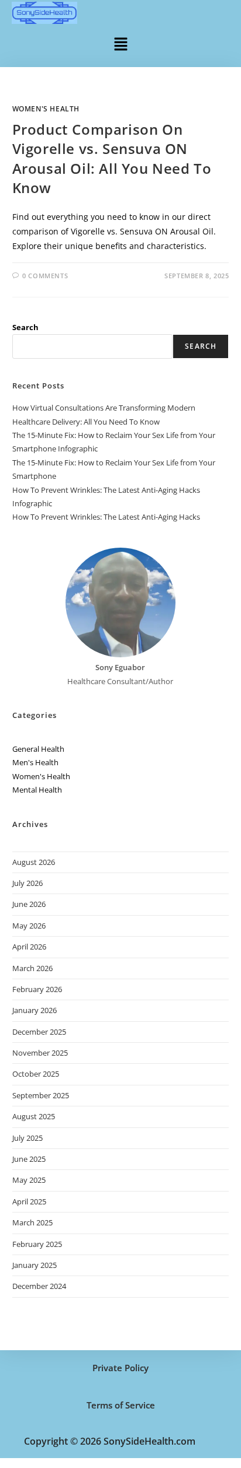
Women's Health (46, 109)
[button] (120, 43)
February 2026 (37, 989)
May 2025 (29, 1180)
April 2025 (29, 1201)
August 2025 (33, 1116)
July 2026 (27, 883)
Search (25, 327)
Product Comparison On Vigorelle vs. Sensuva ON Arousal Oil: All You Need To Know (112, 159)
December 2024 (39, 1286)
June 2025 (29, 1159)
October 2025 (35, 1073)
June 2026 (29, 904)
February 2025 (37, 1244)
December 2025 (39, 1031)
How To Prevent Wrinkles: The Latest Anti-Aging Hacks (106, 516)
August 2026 (33, 862)
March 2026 (32, 968)
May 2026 (29, 925)
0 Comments (45, 275)
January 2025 (34, 1265)
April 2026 (29, 946)
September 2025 (40, 1095)
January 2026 (34, 1010)
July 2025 (27, 1138)
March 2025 (32, 1222)
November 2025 (40, 1052)
